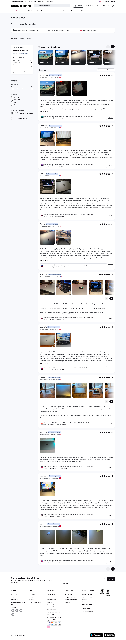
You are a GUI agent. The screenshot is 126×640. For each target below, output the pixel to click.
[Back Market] (21, 6)
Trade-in (49, 602)
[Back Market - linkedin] (12, 614)
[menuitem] (41, 11)
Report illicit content (88, 611)
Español (113, 1)
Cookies (84, 602)
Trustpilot (14, 607)
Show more (44, 111)
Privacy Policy (86, 608)
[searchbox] (53, 5)
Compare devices (69, 597)
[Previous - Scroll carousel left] (108, 46)
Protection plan (51, 599)
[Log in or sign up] (108, 5)
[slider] (13, 89)
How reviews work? (20, 72)
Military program (51, 609)
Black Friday (67, 605)
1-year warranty (51, 597)
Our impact (14, 599)
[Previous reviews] (108, 569)
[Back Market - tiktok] (16, 610)
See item (90, 116)
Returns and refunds (35, 602)
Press (13, 597)
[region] (76, 58)
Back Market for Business (54, 617)
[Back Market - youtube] (20, 610)
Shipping (31, 599)
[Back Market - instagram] (12, 610)
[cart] (113, 5)
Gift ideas (67, 602)
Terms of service (87, 594)
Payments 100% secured (54, 620)
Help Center (32, 597)
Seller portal (50, 615)
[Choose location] (102, 1)
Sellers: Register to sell (53, 612)
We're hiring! (14, 605)
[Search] (35, 5)
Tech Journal (68, 594)
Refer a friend (51, 594)
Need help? (89, 6)
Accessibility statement (18, 602)
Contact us (32, 594)
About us (14, 594)
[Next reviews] (113, 569)
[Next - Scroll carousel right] (113, 46)
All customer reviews (70, 599)
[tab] (14, 38)
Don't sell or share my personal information (88, 605)
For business (100, 6)
